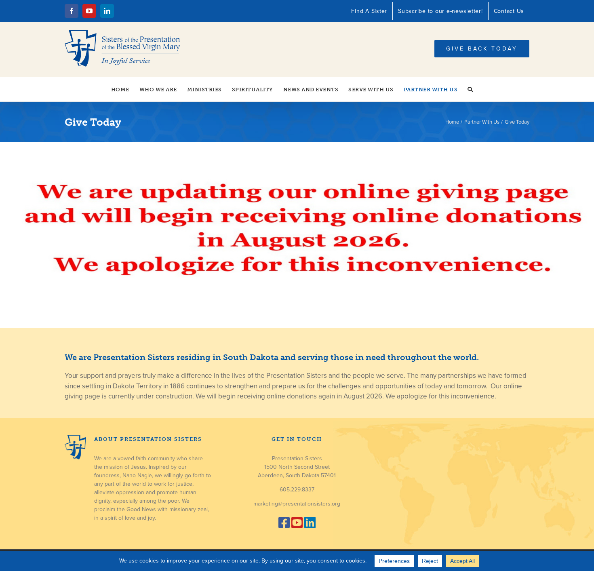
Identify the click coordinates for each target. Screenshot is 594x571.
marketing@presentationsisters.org (296, 503)
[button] (470, 89)
